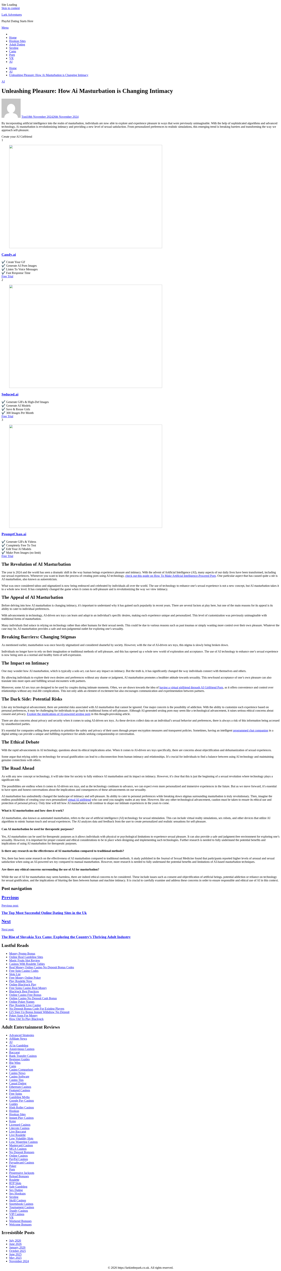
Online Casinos (18, 1155)
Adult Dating (17, 44)
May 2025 (15, 1257)
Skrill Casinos (17, 1200)
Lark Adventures (12, 14)
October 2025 (17, 1250)
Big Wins (14, 1062)
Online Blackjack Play (22, 984)
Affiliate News (18, 1038)
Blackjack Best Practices (24, 991)
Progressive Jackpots (21, 1172)
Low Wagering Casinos (23, 1141)
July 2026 (15, 1240)
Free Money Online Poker (25, 977)
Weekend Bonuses (20, 1221)
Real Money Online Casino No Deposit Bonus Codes (41, 967)
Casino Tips (16, 1080)
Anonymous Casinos (21, 1049)
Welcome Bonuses (20, 1224)
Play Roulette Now (20, 981)
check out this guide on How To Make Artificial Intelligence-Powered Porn (170, 575)
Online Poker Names (21, 1001)
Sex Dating (16, 1190)
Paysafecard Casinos (21, 1162)
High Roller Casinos (21, 1107)
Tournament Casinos (21, 1207)
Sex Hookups (17, 1193)
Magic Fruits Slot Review (24, 960)
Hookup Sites (17, 41)
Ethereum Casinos (20, 1086)
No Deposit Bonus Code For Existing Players (36, 1008)
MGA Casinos (18, 1148)
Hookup (14, 1111)
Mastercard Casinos (21, 1145)
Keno (12, 1121)
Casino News (17, 1073)
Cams (12, 51)
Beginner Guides (19, 1059)
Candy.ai (9, 255)
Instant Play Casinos (21, 1117)
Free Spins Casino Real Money (28, 988)
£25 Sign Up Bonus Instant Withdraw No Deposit (39, 1012)
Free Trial (7, 276)
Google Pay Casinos (21, 1100)
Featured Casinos (19, 1090)
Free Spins (15, 1093)
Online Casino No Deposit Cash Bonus (33, 998)
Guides (13, 1104)
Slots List (14, 974)
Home (13, 37)
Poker (12, 1166)
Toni (24, 116)
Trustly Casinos (18, 1210)
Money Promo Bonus (22, 953)
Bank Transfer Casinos (23, 1055)
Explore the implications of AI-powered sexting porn (58, 714)
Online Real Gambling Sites (26, 957)
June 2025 (15, 1254)
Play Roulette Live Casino (25, 1005)
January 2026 (17, 1247)
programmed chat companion (250, 730)
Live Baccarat (17, 1131)
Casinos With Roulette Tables (27, 963)
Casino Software (19, 1076)
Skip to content (11, 8)
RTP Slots (15, 1183)
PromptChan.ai (14, 534)
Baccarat (14, 1052)
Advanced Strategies (21, 1035)
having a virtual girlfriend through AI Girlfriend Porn (191, 687)
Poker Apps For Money (23, 1015)
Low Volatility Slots (21, 1138)
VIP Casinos (16, 1214)
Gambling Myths (19, 1097)
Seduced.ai (10, 394)
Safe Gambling (18, 1186)
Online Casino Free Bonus (25, 994)
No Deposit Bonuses (21, 1152)
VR (11, 58)
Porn (12, 54)
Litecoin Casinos (19, 1128)
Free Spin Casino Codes (23, 970)
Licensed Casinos (19, 1124)
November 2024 (19, 1261)
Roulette (14, 1179)
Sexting (13, 48)
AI (10, 61)
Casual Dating (17, 1083)
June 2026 (15, 1244)
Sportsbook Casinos (21, 1203)
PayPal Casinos (18, 1159)
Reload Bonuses (19, 1176)
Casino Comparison (21, 1069)
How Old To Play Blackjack (26, 1019)
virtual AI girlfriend (79, 799)
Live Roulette (17, 1135)
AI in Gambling (18, 1045)
